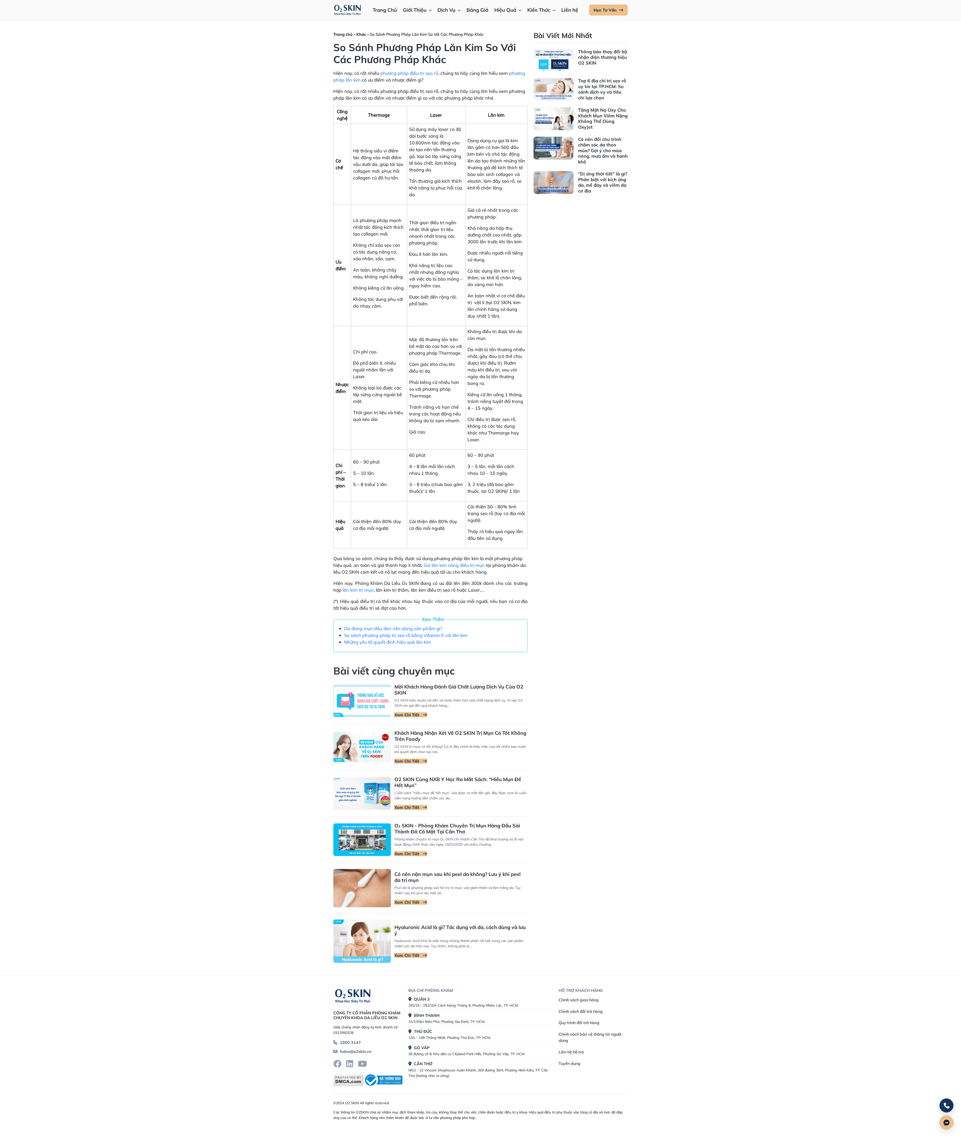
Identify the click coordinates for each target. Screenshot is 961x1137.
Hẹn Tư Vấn (605, 10)
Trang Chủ (385, 10)
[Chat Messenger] (946, 1122)
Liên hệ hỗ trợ (571, 1051)
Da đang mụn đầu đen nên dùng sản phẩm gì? (393, 628)
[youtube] (362, 1064)
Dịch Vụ (446, 10)
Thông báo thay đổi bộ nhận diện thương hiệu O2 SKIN (602, 57)
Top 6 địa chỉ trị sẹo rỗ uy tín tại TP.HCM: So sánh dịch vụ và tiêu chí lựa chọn (602, 89)
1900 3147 (350, 1042)
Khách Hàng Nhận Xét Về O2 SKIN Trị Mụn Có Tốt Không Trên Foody (460, 736)
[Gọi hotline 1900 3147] (946, 1105)
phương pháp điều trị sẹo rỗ (409, 73)
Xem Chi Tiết (407, 714)
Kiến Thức (538, 10)
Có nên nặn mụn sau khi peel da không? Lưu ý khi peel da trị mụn (457, 877)
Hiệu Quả (505, 10)
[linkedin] (349, 1064)
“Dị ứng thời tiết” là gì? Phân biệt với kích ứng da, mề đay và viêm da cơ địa (602, 182)
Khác (361, 34)
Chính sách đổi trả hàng (581, 1011)
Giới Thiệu (414, 10)
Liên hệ (569, 10)
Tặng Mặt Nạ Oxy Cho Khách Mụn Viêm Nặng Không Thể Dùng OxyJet (603, 118)
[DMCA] (348, 1080)
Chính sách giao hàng (579, 999)
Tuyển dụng (569, 1063)
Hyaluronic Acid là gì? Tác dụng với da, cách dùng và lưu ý (460, 930)
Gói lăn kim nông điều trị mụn (454, 565)
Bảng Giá (477, 10)
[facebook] (337, 1064)
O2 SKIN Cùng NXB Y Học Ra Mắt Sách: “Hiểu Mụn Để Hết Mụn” (457, 782)
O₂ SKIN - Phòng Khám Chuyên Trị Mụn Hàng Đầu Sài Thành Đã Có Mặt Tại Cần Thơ (457, 828)
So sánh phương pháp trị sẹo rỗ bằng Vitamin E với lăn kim (405, 635)
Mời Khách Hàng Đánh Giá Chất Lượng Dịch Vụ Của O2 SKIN (458, 690)
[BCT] (382, 1080)
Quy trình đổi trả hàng (579, 1022)
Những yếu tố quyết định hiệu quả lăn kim (387, 642)
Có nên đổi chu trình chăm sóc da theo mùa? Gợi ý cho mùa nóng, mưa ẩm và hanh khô (603, 150)
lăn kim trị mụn (358, 590)
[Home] (352, 995)
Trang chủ (343, 34)
